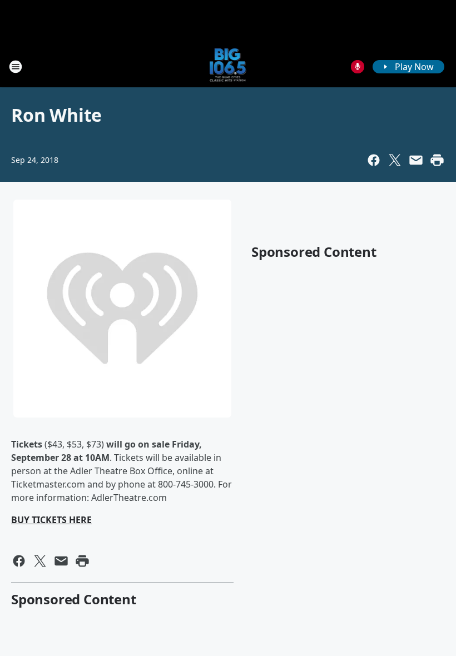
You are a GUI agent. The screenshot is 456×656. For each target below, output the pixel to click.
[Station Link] (228, 66)
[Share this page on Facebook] (373, 160)
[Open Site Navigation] (15, 66)
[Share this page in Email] (416, 160)
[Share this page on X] (395, 160)
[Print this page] (437, 160)
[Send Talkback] (357, 66)
